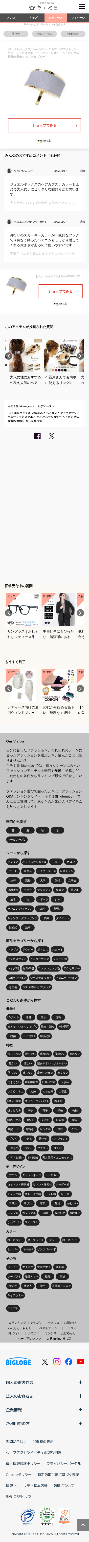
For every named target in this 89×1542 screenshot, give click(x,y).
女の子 (13, 1285)
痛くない (62, 1072)
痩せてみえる (45, 1072)
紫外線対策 (31, 1082)
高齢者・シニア (61, 1285)
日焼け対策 (49, 1082)
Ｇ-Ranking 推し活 (58, 1338)
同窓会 (28, 871)
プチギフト (14, 1276)
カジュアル (29, 1212)
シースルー (52, 1175)
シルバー (13, 1249)
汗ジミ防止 (29, 1036)
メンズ (11, 17)
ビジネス (13, 861)
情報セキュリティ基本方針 (26, 1485)
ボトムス (42, 949)
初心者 (60, 1266)
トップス (13, 949)
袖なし (30, 1119)
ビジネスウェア (16, 958)
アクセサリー (72, 968)
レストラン (66, 871)
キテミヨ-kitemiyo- (20, 406)
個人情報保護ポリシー (23, 1463)
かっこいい (14, 1222)
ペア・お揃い (15, 1157)
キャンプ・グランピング (22, 918)
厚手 (30, 1110)
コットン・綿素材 (18, 1184)
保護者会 (13, 889)
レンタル (45, 1129)
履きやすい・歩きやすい (52, 1063)
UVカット (13, 1017)
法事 (28, 927)
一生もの (13, 1148)
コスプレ (13, 1308)
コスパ (57, 1148)
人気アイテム (44, 33)
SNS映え (33, 1157)
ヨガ (42, 908)
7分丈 (45, 1119)
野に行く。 (15, 1333)
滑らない (30, 1053)
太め (33, 1091)
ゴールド (27, 1249)
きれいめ (60, 1212)
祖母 (47, 1276)
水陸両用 (64, 1026)
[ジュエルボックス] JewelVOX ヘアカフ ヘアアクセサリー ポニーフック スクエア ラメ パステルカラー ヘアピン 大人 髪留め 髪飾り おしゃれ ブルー (43, 416)
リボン (28, 1203)
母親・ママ (31, 1276)
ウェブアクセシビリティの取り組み (33, 1452)
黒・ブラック (35, 1240)
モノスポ (71, 1328)
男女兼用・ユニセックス (57, 1157)
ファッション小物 (49, 968)
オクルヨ (53, 1322)
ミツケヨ (50, 1333)
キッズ (33, 17)
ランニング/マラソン (20, 908)
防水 (43, 1017)
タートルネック (31, 1175)
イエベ (75, 1129)
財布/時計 (28, 968)
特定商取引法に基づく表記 (58, 1474)
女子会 (72, 880)
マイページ (78, 17)
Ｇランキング (17, 1322)
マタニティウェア (66, 977)
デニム (13, 1175)
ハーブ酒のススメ (30, 1338)
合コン (71, 861)
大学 (42, 880)
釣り (46, 918)
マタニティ (44, 889)
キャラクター (15, 1295)
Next (80, 356)
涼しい (28, 1063)
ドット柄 (50, 1194)
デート (13, 871)
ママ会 (28, 889)
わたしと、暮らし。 (21, 1328)
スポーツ (42, 899)
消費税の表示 (43, 1441)
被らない (27, 1072)
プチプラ (42, 1148)
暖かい (13, 1063)
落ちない (13, 1072)
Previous (8, 356)
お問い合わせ (16, 1441)
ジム (57, 899)
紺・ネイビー (70, 1240)
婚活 (57, 880)
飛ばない (60, 1053)
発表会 (60, 889)
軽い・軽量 (14, 1101)
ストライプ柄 (33, 1194)
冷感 (28, 1017)
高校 (28, 880)
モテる (28, 1138)
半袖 (60, 1110)
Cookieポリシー (19, 1474)
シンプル (13, 1212)
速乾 (58, 1017)
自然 (45, 1212)
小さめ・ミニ (15, 1091)
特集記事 (72, 33)
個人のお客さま (20, 1382)
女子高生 (27, 1266)
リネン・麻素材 (42, 1184)
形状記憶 (45, 1036)
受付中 (16, 33)
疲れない (74, 1053)
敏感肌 (30, 1129)
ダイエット (62, 918)
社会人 (28, 1285)
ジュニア (13, 1266)
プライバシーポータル (63, 1463)
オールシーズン (16, 839)
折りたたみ (14, 1110)
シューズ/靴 (60, 958)
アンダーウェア (39, 958)
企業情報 (14, 1410)
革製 (42, 1203)
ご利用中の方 (18, 1423)
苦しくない (14, 1053)
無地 (57, 1203)
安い (28, 1148)
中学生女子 (44, 1266)
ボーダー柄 (62, 1184)
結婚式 (13, 927)
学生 (42, 1285)
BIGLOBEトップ (18, 1496)
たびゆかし (68, 1333)
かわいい (72, 1203)
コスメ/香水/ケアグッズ (36, 987)
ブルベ (13, 1138)
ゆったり (48, 1091)
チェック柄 (14, 1194)
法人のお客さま (20, 1396)
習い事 (75, 889)
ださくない (14, 1082)
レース (65, 1194)
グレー (53, 1240)
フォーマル (31, 1222)
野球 (57, 908)
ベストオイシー (49, 1328)
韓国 (75, 1119)
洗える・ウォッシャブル (22, 1026)
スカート (57, 949)
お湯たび (70, 1322)
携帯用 (58, 1101)
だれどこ (37, 1322)
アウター (27, 949)
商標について (63, 1485)
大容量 (63, 1091)
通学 (13, 899)
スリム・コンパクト (37, 1101)
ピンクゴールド (46, 1249)
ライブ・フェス (46, 871)
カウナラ (34, 1333)
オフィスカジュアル (34, 861)
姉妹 (62, 1276)
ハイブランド (60, 1138)
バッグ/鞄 (13, 968)
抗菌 (13, 1036)
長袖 (75, 1110)
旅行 (13, 880)
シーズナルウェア (41, 977)
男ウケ (43, 1138)
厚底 (60, 1129)
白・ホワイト (15, 1240)
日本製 (60, 1119)
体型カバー (14, 1129)
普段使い (74, 1212)
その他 (13, 987)
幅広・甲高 (14, 1119)
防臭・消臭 (48, 1026)
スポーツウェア (16, 977)
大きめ (65, 1082)
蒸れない (45, 1053)
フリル (13, 1203)
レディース (56, 17)
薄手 (45, 1110)
